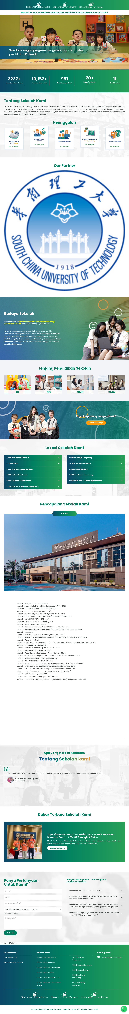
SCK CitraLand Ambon (45, 972)
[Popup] (14, 139)
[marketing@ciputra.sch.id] (99, 957)
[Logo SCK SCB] (64, 5)
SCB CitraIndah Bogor (80, 970)
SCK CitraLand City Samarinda (48, 967)
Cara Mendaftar (10, 957)
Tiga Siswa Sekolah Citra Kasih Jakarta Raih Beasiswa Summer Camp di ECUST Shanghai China (80, 836)
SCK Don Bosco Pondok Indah (48, 977)
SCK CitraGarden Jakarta (47, 957)
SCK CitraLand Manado (46, 962)
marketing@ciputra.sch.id (112, 957)
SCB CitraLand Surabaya (82, 965)
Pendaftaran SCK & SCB (13, 962)
